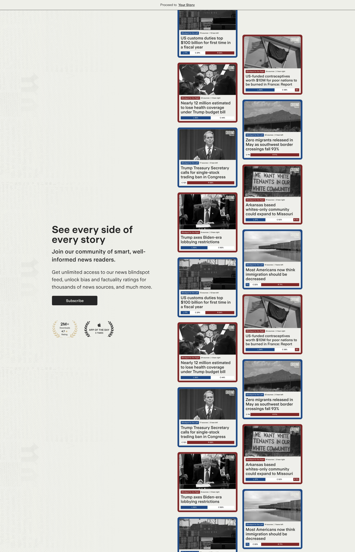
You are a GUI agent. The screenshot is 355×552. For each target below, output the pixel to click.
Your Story (186, 5)
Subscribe (75, 300)
